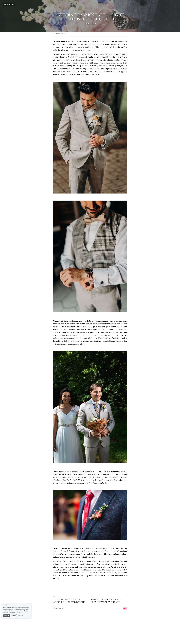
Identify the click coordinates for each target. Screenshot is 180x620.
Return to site (9, 4)
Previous (57, 597)
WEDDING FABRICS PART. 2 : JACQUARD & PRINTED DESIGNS (69, 601)
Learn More (18, 612)
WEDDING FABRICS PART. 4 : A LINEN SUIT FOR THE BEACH (106, 601)
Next (92, 597)
